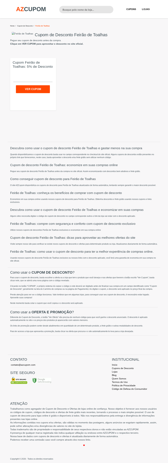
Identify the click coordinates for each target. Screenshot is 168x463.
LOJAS (146, 9)
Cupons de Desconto (123, 368)
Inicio (114, 364)
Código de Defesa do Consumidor (129, 389)
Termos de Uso (120, 382)
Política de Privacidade (124, 385)
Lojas (114, 371)
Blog (114, 375)
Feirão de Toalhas (42, 26)
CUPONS (131, 9)
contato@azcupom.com (23, 364)
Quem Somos (119, 378)
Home (12, 26)
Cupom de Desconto (25, 26)
